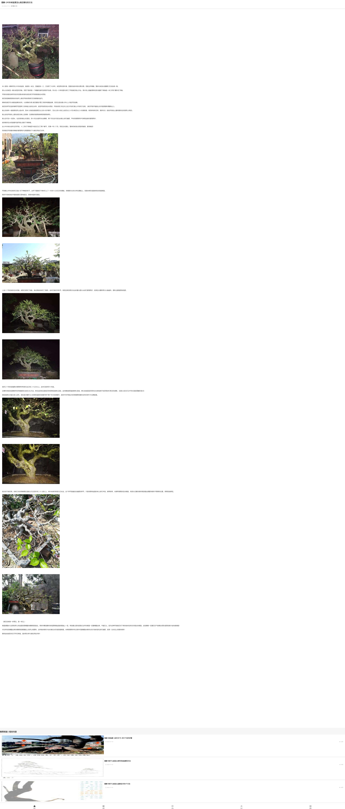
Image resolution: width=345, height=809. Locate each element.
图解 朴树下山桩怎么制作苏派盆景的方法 (117, 761)
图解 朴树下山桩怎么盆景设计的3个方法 (117, 784)
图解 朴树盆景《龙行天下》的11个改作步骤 (118, 738)
